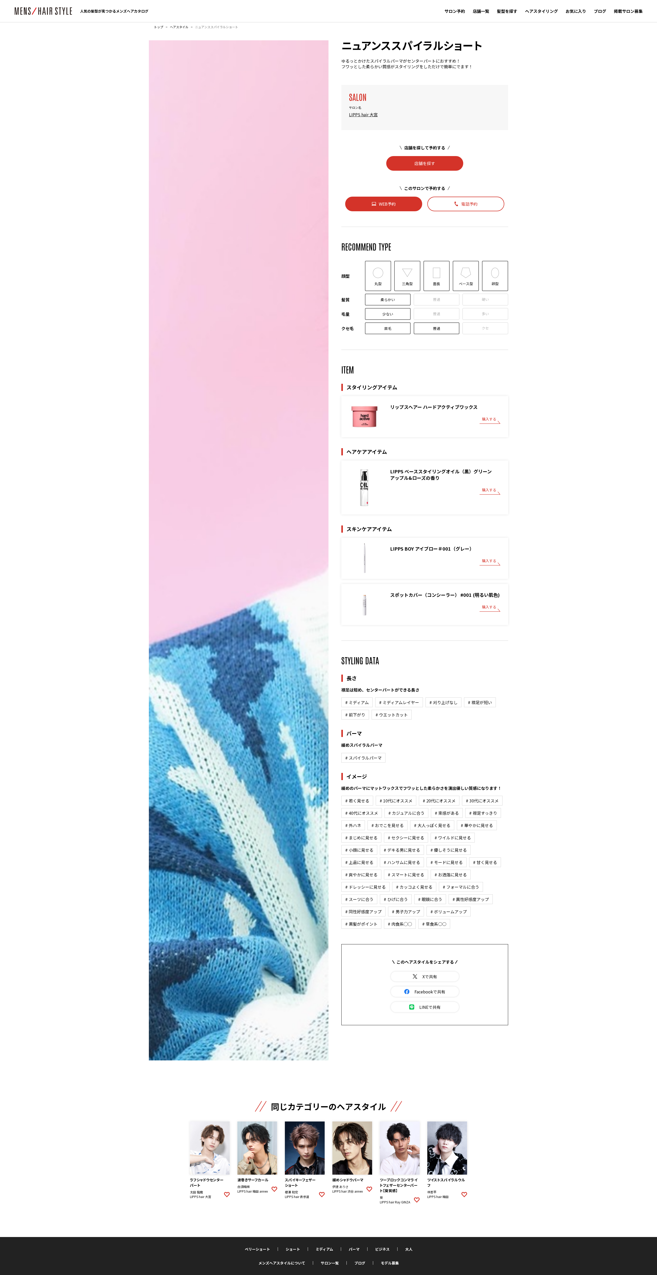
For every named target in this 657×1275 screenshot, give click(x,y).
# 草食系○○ (434, 924)
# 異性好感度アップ (470, 899)
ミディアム (324, 1249)
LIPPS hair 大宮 (363, 114)
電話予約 (469, 204)
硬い (485, 299)
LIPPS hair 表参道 (297, 1196)
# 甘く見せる (485, 862)
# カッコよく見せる (414, 887)
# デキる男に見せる (402, 850)
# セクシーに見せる (406, 838)
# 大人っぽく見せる (432, 825)
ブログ (600, 11)
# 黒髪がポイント (361, 924)
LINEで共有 (430, 1007)
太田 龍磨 (196, 1192)
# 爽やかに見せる (361, 874)
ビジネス (382, 1249)
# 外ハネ (353, 825)
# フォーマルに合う (461, 887)
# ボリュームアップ (448, 911)
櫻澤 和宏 (291, 1192)
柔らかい (388, 299)
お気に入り (576, 11)
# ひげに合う (396, 899)
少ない (387, 314)
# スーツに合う (359, 899)
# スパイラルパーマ (363, 758)
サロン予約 (455, 11)
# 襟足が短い (480, 702)
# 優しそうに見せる (448, 850)
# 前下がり (355, 715)
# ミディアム (357, 702)
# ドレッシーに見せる (365, 887)
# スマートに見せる (406, 874)
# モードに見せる (446, 862)
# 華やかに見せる (477, 825)
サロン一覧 (330, 1263)
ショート (293, 1249)
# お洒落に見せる (450, 874)
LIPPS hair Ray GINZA (395, 1202)
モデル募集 (390, 1263)
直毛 (387, 328)
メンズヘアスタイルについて (281, 1263)
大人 (408, 1249)
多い (485, 313)
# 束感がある (447, 813)
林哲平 (432, 1192)
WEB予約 (387, 204)
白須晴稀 (243, 1186)
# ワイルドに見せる (452, 838)
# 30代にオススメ (482, 801)
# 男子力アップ (406, 911)
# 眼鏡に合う (430, 899)
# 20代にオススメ (439, 801)
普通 (436, 299)
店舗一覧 (481, 11)
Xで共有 (429, 976)
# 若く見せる (357, 801)
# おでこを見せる (387, 825)
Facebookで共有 (429, 992)
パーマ (354, 1249)
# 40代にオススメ (361, 813)
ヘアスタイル (179, 26)
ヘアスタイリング (541, 11)
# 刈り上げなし (443, 702)
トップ (158, 26)
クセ (485, 328)
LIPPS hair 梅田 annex (252, 1191)
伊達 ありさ (340, 1186)
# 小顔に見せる (359, 850)
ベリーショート (257, 1249)
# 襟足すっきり (483, 813)
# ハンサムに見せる (402, 862)
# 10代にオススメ (396, 801)
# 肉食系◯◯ (400, 924)
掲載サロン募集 (628, 11)
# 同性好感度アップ (363, 911)
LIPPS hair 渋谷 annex (347, 1191)
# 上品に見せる (359, 862)
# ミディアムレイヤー (399, 702)
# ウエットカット (391, 715)
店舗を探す (424, 163)
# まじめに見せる (361, 838)
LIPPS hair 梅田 (438, 1196)
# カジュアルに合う (406, 813)
